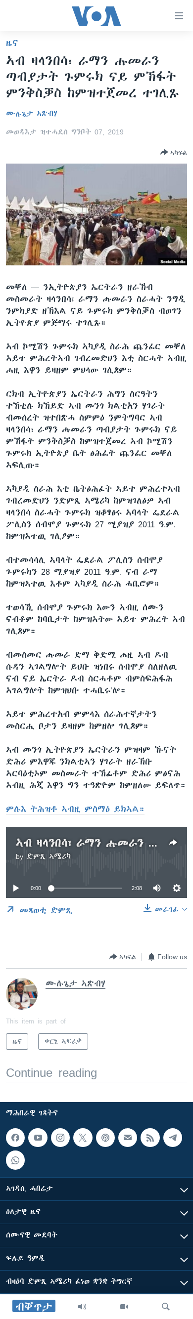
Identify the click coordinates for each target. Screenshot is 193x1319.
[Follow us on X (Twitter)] (82, 1137)
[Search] (166, 1306)
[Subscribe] (127, 1137)
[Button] (173, 152)
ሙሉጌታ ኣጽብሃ (31, 113)
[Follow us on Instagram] (60, 1137)
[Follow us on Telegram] (172, 1137)
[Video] (124, 1306)
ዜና (12, 43)
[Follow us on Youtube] (37, 1137)
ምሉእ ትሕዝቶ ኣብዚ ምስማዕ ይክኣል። (75, 809)
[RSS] (150, 1137)
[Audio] (82, 1306)
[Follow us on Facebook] (15, 1137)
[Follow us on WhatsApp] (15, 1159)
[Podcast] (105, 1137)
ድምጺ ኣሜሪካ (49, 856)
